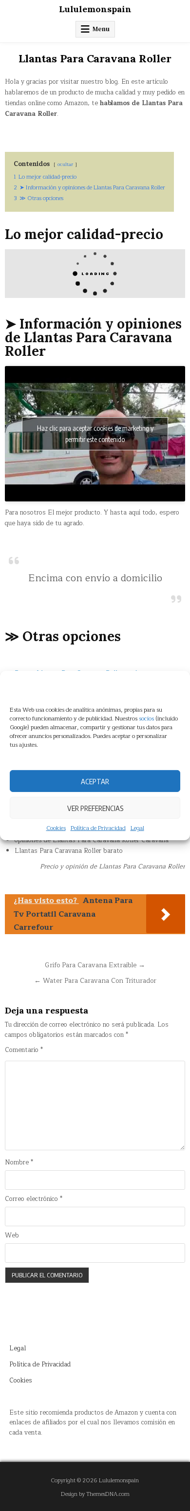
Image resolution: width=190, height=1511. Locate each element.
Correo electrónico (33, 1199)
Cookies (56, 828)
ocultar (65, 164)
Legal (137, 828)
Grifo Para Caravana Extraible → (95, 965)
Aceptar (95, 780)
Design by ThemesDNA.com (95, 1494)
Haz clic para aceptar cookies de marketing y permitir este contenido (95, 433)
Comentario (24, 1050)
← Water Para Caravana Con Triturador (95, 980)
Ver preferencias (95, 807)
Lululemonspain (95, 9)
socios (146, 718)
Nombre (19, 1163)
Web (12, 1236)
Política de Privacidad (98, 828)
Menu (101, 29)
